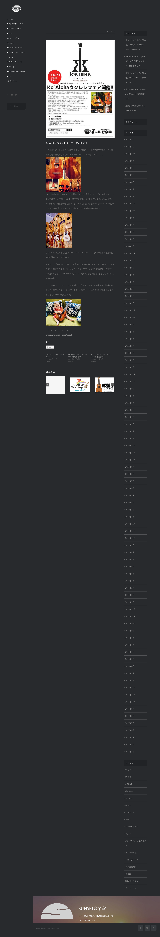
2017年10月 (130, 701)
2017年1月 (129, 751)
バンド (128, 833)
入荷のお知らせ (131, 867)
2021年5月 (129, 410)
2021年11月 (130, 381)
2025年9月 (129, 161)
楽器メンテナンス (132, 881)
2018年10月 (130, 623)
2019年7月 (129, 559)
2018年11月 (130, 616)
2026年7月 (129, 139)
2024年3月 (129, 246)
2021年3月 (129, 424)
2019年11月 (130, 531)
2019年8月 (129, 552)
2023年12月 (130, 253)
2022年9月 (129, 324)
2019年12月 (130, 524)
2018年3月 (129, 673)
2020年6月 (129, 488)
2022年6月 (129, 338)
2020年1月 (129, 516)
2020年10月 (130, 459)
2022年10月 (130, 317)
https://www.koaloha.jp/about (59, 335)
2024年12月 (130, 203)
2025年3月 (129, 189)
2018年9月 (129, 630)
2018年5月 (129, 659)
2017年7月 (129, 723)
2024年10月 (130, 210)
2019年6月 (129, 566)
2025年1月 (129, 196)
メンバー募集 (131, 852)
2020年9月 (129, 467)
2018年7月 (129, 645)
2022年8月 (129, 331)
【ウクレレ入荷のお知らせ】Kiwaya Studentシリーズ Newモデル (135, 45)
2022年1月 (129, 367)
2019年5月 (129, 573)
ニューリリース (131, 826)
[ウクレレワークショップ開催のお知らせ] (104, 384)
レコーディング (131, 859)
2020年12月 (130, 445)
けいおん (129, 791)
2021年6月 (129, 403)
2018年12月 (130, 609)
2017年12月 (130, 687)
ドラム (128, 819)
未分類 (128, 874)
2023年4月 (129, 282)
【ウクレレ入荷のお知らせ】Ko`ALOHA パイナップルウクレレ (135, 78)
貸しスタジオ (131, 888)
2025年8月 (129, 168)
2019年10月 (130, 538)
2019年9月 (129, 545)
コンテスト (130, 812)
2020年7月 (129, 481)
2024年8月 (129, 225)
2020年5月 (129, 495)
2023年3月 (129, 289)
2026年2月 (129, 146)
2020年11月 (130, 452)
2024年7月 (129, 232)
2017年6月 (129, 730)
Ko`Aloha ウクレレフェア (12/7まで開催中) (101, 355)
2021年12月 (130, 374)
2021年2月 (129, 431)
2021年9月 (129, 388)
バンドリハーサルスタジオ (135, 843)
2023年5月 (129, 274)
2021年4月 (129, 417)
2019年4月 (129, 580)
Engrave (128, 769)
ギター (128, 805)
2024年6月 (129, 239)
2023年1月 (129, 303)
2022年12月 (130, 310)
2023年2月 (129, 296)
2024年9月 (129, 217)
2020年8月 (129, 474)
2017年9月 (129, 709)
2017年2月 (129, 744)
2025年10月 (130, 153)
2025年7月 (129, 175)
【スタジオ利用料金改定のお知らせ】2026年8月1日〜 (135, 94)
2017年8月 (129, 716)
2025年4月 (129, 182)
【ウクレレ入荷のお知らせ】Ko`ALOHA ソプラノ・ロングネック (135, 61)
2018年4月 (129, 666)
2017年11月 (130, 694)
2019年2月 (129, 595)
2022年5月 (129, 346)
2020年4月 (129, 502)
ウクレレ (129, 798)
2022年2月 (129, 360)
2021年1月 (129, 438)
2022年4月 (129, 353)
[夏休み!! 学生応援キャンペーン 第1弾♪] (55, 385)
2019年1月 (129, 602)
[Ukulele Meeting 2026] (80, 384)
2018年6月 (129, 652)
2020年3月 (129, 509)
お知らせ (129, 784)
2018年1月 (129, 680)
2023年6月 (129, 267)
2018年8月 (129, 637)
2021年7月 (129, 395)
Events (128, 777)
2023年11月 (130, 260)
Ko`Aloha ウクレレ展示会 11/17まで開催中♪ (78, 355)
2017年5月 (129, 737)
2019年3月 (129, 588)
